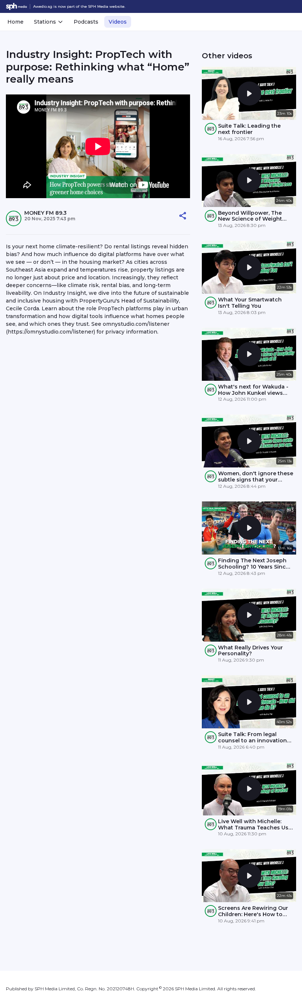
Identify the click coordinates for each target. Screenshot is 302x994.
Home (15, 21)
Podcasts (86, 21)
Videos (118, 21)
